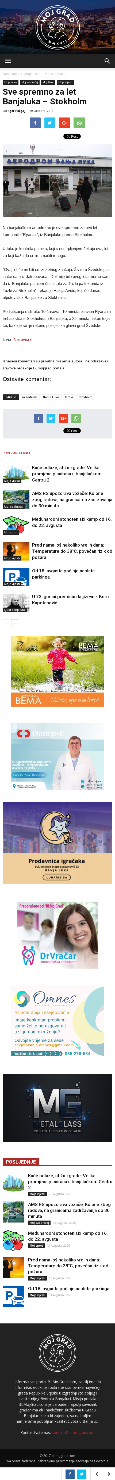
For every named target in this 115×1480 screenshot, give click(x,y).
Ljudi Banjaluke (14, 610)
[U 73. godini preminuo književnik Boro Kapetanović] (16, 603)
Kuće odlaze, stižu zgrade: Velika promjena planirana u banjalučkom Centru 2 (67, 474)
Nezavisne (23, 339)
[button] (107, 61)
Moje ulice (32, 74)
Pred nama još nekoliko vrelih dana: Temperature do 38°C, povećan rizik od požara (72, 551)
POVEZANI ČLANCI (16, 453)
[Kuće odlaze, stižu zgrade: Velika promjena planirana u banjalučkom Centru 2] (16, 474)
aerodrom (29, 397)
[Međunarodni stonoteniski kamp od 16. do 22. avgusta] (16, 525)
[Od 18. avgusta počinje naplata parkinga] (16, 577)
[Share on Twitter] (81, 1474)
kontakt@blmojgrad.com (73, 1432)
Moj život (48, 82)
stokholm (86, 397)
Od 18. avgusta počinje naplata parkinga (68, 1288)
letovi (69, 397)
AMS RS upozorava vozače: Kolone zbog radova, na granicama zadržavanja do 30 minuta (72, 499)
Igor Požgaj (16, 111)
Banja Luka (51, 397)
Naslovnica (11, 74)
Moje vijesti (65, 82)
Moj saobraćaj (55, 74)
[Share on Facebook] (70, 1474)
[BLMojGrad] (58, 25)
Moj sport (11, 532)
